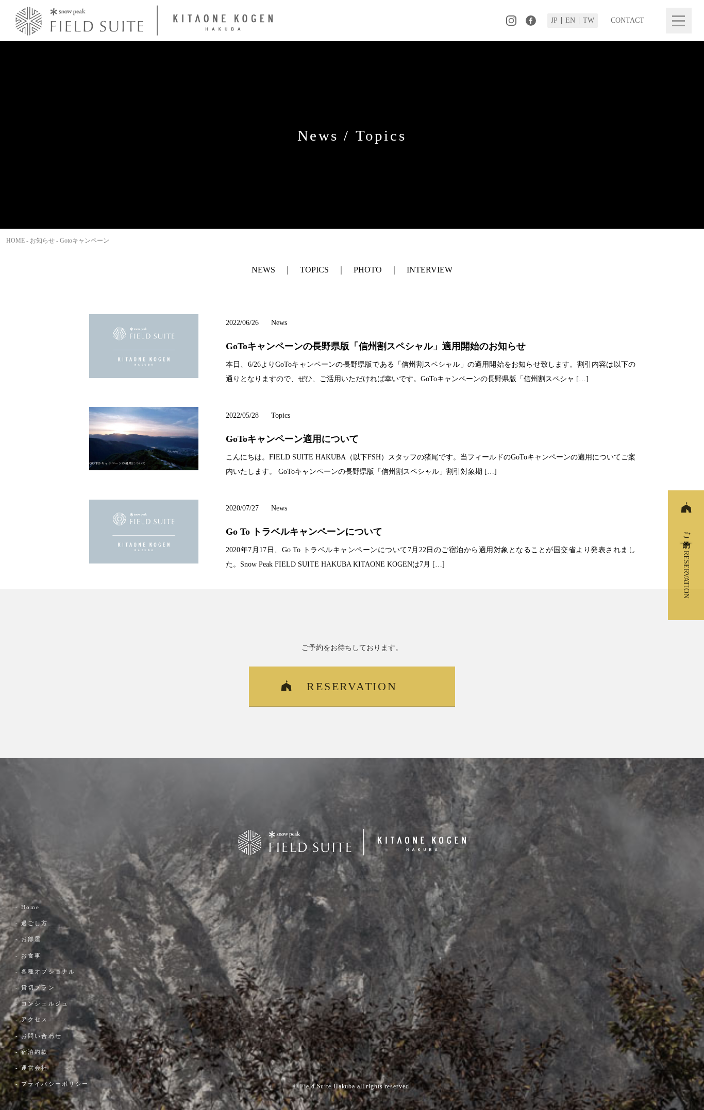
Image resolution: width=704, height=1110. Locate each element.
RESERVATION (352, 686)
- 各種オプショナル (45, 971)
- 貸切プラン (35, 987)
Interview (429, 269)
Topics (314, 269)
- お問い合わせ (38, 1036)
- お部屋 (28, 939)
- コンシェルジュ (42, 1003)
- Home (27, 907)
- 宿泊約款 (31, 1052)
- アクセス (31, 1019)
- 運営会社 (31, 1068)
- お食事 (28, 955)
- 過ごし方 (31, 923)
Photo (368, 269)
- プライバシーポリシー (52, 1084)
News (263, 269)
